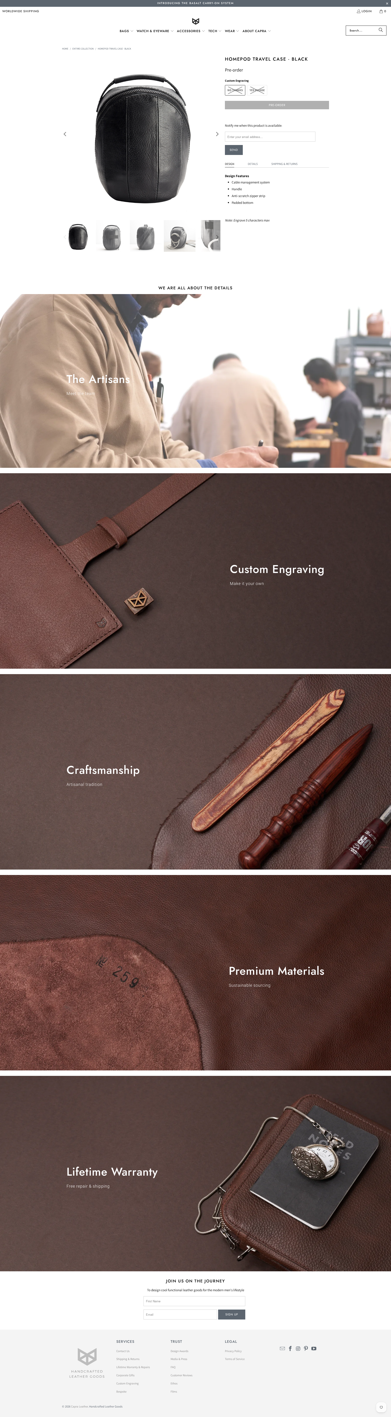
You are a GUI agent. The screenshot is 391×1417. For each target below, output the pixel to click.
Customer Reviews (181, 1375)
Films (174, 1391)
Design (229, 164)
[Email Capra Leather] (282, 1349)
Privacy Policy (233, 1351)
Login (367, 11)
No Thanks (235, 90)
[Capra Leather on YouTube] (314, 1349)
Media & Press (179, 1359)
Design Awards (179, 1351)
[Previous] (65, 134)
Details (253, 164)
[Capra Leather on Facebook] (290, 1349)
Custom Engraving (127, 1383)
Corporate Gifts (125, 1375)
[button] (127, 31)
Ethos (174, 1383)
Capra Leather (79, 1406)
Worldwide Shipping (20, 11)
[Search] (380, 31)
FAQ (173, 1367)
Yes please (257, 90)
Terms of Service (235, 1359)
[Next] (217, 134)
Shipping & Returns (284, 164)
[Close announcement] (387, 4)
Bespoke (121, 1391)
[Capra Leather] (196, 22)
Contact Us (122, 1351)
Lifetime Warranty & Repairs (133, 1367)
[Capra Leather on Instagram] (298, 1349)
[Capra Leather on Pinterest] (306, 1349)
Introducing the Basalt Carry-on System (195, 3)
